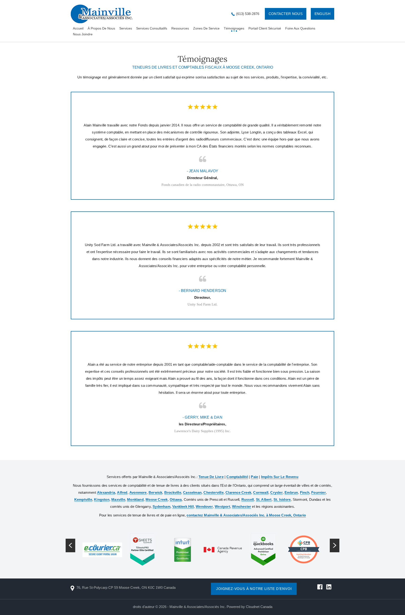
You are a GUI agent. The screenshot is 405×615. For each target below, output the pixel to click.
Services (125, 28)
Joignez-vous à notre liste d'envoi (254, 589)
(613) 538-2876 (247, 14)
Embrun (291, 492)
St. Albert (264, 499)
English (322, 14)
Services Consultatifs (151, 28)
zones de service (206, 28)
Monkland (135, 499)
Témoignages (234, 28)
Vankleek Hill (183, 506)
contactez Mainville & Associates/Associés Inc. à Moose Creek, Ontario (246, 515)
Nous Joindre (83, 34)
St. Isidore (282, 499)
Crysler (276, 492)
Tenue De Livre (211, 477)
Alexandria (106, 492)
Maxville (118, 499)
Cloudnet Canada (259, 607)
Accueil (78, 28)
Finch (304, 492)
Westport (222, 506)
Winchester (241, 506)
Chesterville (213, 492)
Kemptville (83, 499)
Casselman (192, 492)
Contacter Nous (286, 14)
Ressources (180, 28)
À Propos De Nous (101, 28)
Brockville (172, 492)
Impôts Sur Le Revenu (279, 477)
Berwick (155, 492)
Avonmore (138, 492)
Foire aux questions (300, 28)
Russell (247, 499)
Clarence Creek (238, 492)
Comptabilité (237, 477)
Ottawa (176, 499)
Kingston (101, 499)
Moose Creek (157, 499)
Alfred (122, 492)
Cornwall (260, 492)
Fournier (318, 492)
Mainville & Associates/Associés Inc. (197, 607)
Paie (254, 477)
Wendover (204, 506)
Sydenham (161, 506)
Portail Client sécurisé (264, 28)
